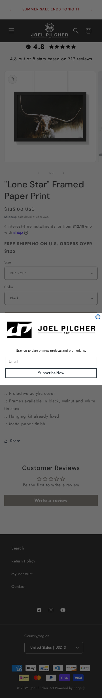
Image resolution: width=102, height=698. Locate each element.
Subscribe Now (51, 373)
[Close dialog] (98, 317)
